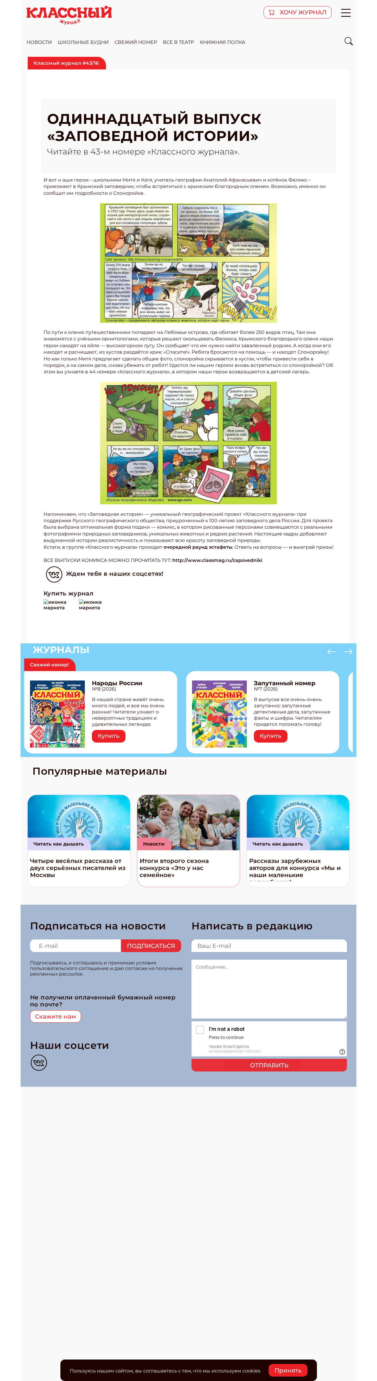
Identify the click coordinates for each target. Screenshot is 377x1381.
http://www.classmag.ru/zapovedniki (217, 560)
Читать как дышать (59, 844)
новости (39, 42)
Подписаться (151, 945)
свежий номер (136, 42)
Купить (109, 735)
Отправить (269, 1065)
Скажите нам (55, 1016)
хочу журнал (302, 12)
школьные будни (83, 42)
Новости (153, 844)
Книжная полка (222, 42)
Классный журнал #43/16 (66, 63)
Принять (288, 1370)
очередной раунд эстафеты (197, 547)
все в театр (178, 42)
